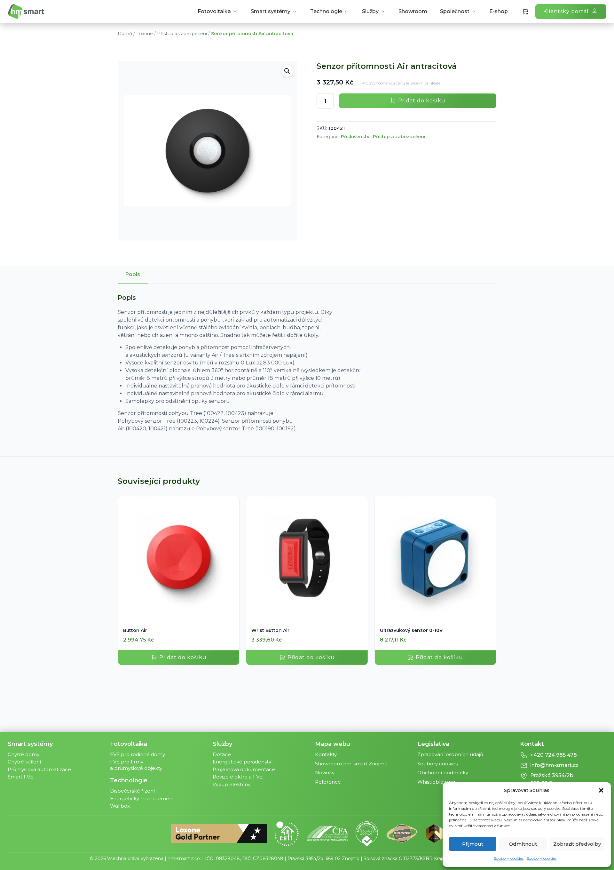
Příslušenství (356, 137)
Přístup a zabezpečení (182, 33)
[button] (601, 790)
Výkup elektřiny (231, 784)
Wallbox (120, 806)
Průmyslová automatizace (39, 769)
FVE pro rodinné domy (137, 754)
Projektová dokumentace (244, 769)
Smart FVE (20, 777)
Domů (125, 33)
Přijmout (472, 844)
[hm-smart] (26, 11)
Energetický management (142, 798)
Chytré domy (23, 754)
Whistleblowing (436, 782)
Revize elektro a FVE (238, 777)
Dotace (222, 754)
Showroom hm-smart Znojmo (351, 764)
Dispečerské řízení (132, 791)
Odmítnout (523, 844)
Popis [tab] (132, 274)
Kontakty (326, 754)
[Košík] (525, 11)
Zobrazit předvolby (577, 844)
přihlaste (432, 83)
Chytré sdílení (24, 762)
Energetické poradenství (242, 762)
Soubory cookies (508, 858)
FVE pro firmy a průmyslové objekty (136, 765)
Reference (328, 782)
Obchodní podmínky (442, 773)
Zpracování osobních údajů (450, 754)
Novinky (325, 773)
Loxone (144, 33)
